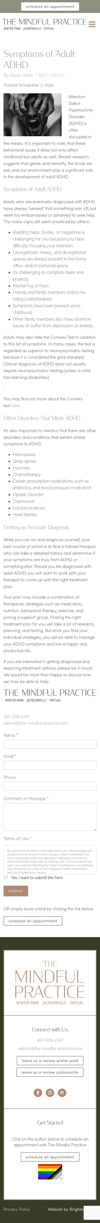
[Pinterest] (62, 1093)
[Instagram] (50, 1093)
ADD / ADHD (51, 75)
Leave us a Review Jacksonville (50, 1072)
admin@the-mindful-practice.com (35, 723)
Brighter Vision (83, 1209)
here (15, 405)
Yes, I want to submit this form (37, 877)
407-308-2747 (16, 716)
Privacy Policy (16, 1209)
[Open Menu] (92, 25)
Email (9, 756)
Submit (16, 891)
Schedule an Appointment (50, 6)
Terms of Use (17, 838)
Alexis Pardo (21, 75)
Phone (9, 777)
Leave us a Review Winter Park (50, 1060)
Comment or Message (26, 798)
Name (10, 735)
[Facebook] (38, 1093)
